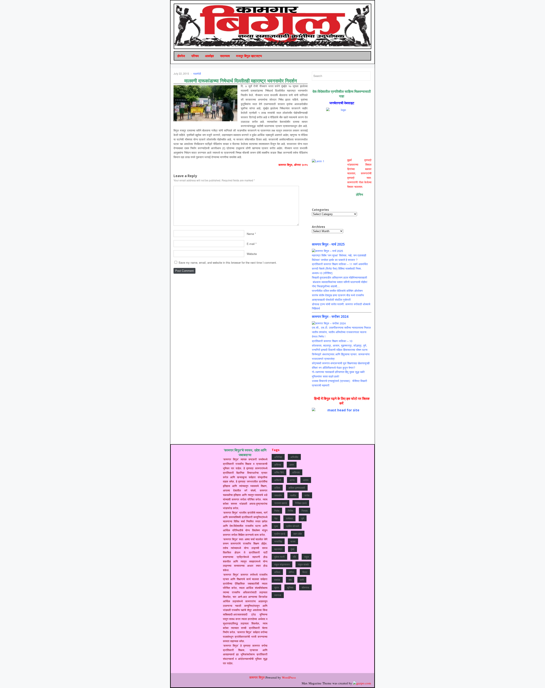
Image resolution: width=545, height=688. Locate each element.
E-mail (251, 243)
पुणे (302, 518)
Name (250, 233)
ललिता (277, 572)
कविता (277, 487)
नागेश (307, 495)
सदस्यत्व (225, 55)
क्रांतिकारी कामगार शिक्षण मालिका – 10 (332, 341)
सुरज (276, 587)
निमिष (290, 510)
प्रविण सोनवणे (292, 526)
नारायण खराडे (280, 503)
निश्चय (304, 510)
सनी (302, 579)
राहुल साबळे (303, 564)
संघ (290, 579)
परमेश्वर (289, 518)
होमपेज (181, 55)
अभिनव (277, 464)
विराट (304, 572)
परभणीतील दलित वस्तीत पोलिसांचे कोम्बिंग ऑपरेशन (337, 291)
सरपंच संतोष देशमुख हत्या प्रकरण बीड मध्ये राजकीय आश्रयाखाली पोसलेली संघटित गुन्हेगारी (338, 297)
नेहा (276, 518)
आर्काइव (209, 55)
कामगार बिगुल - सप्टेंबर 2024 (330, 316)
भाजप (292, 541)
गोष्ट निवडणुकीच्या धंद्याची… (326, 286)
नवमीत (293, 495)
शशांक (277, 579)
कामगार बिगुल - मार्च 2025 (328, 244)
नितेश (277, 510)
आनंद (292, 480)
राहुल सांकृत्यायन (282, 564)
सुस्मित (290, 587)
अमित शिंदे (279, 472)
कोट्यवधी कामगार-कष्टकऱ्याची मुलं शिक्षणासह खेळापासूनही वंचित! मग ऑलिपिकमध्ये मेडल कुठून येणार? (341, 365)
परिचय (195, 55)
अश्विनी (277, 480)
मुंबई (292, 549)
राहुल (306, 556)
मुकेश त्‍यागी (279, 556)
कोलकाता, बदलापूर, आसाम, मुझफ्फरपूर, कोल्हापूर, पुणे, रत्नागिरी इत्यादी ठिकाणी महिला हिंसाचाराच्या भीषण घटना (339, 347)
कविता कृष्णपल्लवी (296, 487)
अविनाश (296, 472)
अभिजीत (294, 457)
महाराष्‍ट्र (278, 549)
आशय (305, 480)
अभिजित (278, 457)
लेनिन (291, 572)
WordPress (289, 677)
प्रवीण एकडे (279, 533)
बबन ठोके (297, 533)
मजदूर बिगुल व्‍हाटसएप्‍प (249, 55)
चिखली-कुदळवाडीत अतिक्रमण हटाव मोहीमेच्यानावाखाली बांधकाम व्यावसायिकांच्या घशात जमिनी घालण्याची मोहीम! (339, 279)
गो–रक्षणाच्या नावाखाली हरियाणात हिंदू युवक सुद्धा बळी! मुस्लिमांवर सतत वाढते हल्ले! (338, 374)
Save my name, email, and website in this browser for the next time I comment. (228, 262)
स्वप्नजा (277, 595)
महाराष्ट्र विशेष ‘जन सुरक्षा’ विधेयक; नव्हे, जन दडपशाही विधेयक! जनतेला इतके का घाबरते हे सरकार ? (339, 257)
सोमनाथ (305, 587)
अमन (291, 464)
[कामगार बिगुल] (272, 25)
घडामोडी (197, 73)
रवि (294, 556)
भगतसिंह (278, 541)
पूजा (276, 526)
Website (252, 253)
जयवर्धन (278, 495)
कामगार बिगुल (257, 677)
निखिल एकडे (301, 503)
